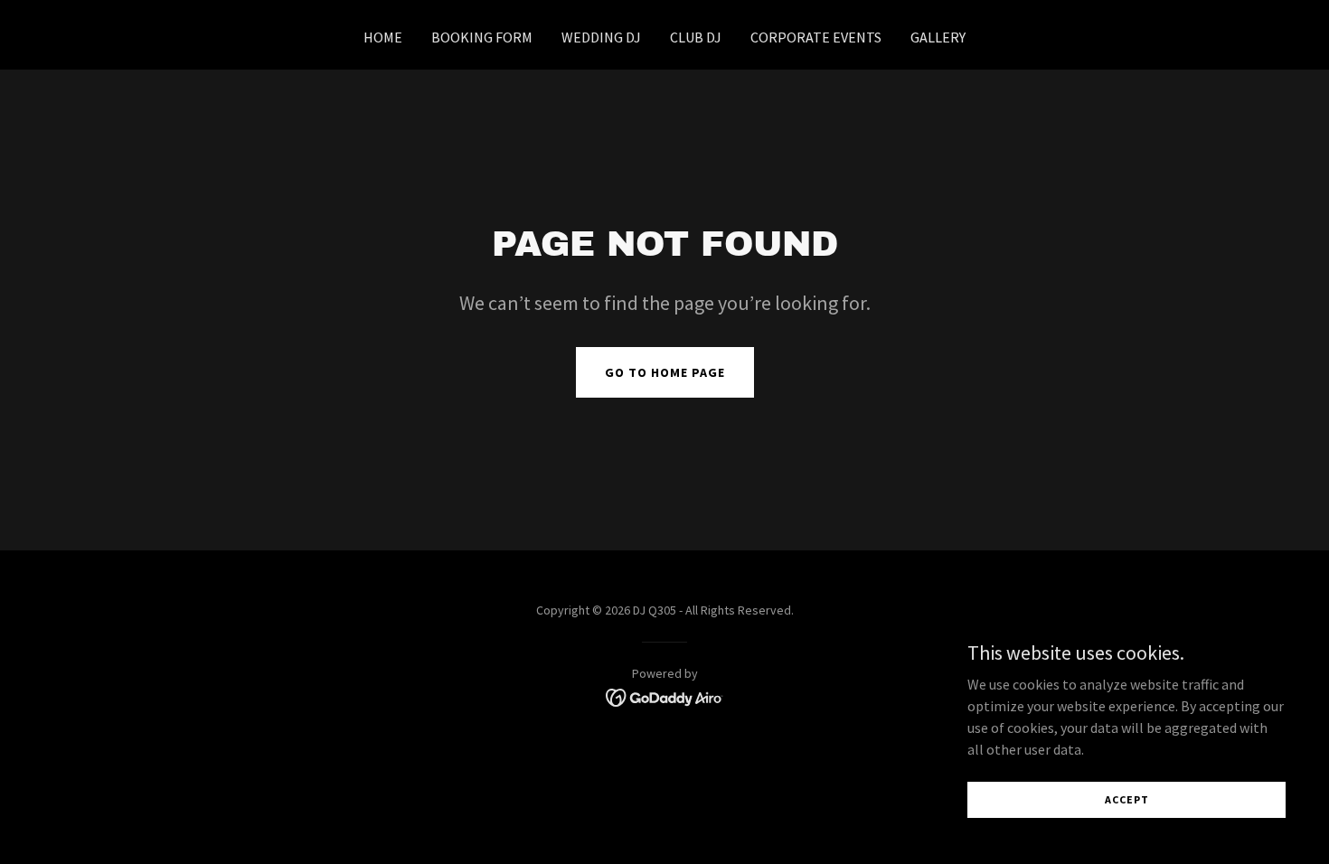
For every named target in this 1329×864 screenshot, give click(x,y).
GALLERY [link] (938, 37)
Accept (1127, 799)
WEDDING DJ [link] (601, 37)
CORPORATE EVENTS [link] (815, 37)
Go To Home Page (665, 372)
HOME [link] (382, 37)
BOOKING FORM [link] (482, 37)
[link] (665, 696)
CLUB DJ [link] (695, 37)
